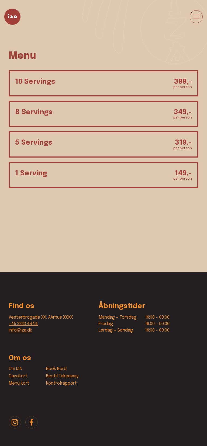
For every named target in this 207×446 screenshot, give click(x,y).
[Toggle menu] (196, 16)
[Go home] (12, 17)
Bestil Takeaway (62, 376)
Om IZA (15, 369)
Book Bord (56, 369)
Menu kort (19, 383)
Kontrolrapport (61, 383)
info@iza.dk (20, 330)
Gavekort (18, 376)
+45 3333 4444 (23, 324)
